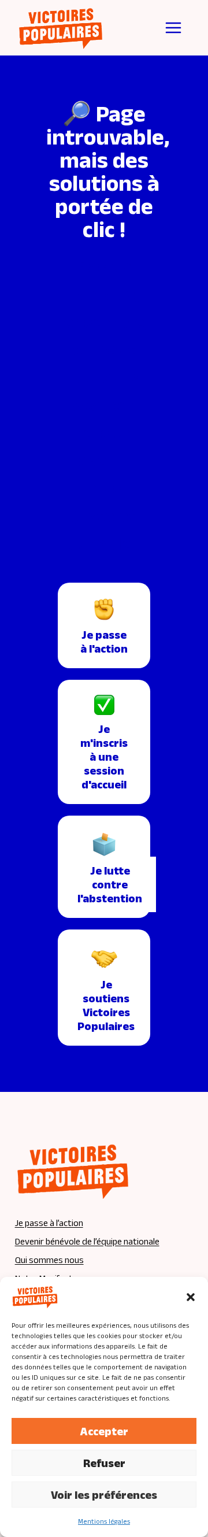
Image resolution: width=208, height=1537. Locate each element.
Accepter (104, 1431)
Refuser (104, 1463)
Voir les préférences (104, 1494)
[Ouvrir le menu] (173, 28)
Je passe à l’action (49, 1223)
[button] (190, 1297)
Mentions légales (104, 1521)
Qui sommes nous (49, 1260)
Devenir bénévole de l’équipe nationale (87, 1241)
